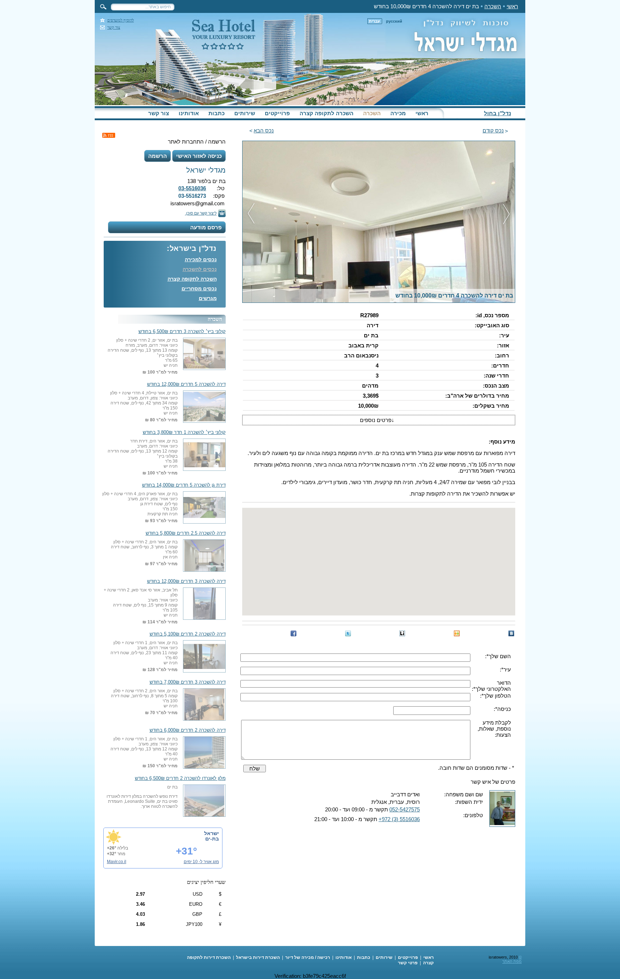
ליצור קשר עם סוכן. (201, 213)
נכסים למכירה (201, 259)
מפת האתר (512, 961)
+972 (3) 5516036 (399, 819)
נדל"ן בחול (497, 113)
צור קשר (113, 27)
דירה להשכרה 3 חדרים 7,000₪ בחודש (188, 682)
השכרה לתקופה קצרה (326, 113)
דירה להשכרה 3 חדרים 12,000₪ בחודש (186, 581)
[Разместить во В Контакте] (511, 633)
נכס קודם (493, 130)
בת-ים (212, 839)
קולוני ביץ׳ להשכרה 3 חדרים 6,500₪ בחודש (182, 331)
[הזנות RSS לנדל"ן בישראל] (108, 135)
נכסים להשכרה (200, 269)
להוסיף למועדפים (120, 20)
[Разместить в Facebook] (293, 633)
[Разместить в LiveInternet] (402, 633)
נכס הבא (264, 130)
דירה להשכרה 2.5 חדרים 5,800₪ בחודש (186, 533)
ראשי (512, 6)
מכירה (398, 113)
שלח (254, 768)
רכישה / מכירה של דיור (307, 957)
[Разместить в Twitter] (348, 633)
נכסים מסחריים (199, 288)
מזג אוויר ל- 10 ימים (201, 861)
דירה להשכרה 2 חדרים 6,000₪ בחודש (188, 730)
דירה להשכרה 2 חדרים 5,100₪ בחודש (188, 634)
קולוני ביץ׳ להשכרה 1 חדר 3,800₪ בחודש (184, 432)
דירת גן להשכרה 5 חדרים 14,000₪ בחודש (184, 485)
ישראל (211, 833)
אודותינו (189, 113)
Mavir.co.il (116, 861)
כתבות (216, 113)
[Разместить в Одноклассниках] (457, 633)
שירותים (244, 113)
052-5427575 (404, 809)
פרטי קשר (408, 962)
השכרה (492, 6)
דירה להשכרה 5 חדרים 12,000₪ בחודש (186, 384)
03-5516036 (192, 188)
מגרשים (208, 298)
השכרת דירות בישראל (258, 957)
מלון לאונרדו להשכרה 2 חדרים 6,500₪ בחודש (180, 778)
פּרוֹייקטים (277, 113)
